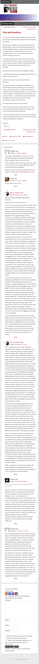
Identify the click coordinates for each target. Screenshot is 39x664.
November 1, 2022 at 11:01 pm (19, 531)
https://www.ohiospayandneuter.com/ (22, 172)
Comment (8, 600)
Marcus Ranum (15, 193)
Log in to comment (10, 140)
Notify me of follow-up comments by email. (20, 636)
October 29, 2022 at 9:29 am (18, 481)
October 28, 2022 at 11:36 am (18, 195)
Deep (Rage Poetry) (9, 27)
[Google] (9, 593)
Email (7, 625)
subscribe (19, 642)
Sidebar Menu (8, 23)
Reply (15, 175)
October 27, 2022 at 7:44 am (18, 153)
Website (7, 630)
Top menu (7, 2)
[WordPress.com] (16, 593)
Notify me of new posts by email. (16, 638)
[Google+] (6, 593)
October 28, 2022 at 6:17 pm (18, 344)
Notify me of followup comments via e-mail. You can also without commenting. (18, 642)
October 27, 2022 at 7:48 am (18, 180)
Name (7, 620)
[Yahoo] (13, 593)
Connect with (9, 591)
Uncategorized (29, 136)
